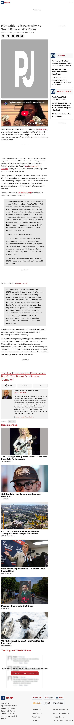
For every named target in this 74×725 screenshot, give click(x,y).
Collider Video (41, 129)
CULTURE (12, 421)
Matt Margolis (6, 573)
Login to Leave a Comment (24, 673)
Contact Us (36, 710)
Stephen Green (6, 645)
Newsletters (37, 713)
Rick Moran (5, 608)
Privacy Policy (58, 717)
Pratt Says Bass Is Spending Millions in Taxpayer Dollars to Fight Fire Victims (20, 532)
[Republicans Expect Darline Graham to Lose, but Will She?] (24, 553)
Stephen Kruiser (6, 461)
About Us (36, 717)
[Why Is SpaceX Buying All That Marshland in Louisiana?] (24, 625)
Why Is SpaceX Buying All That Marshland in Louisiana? (22, 642)
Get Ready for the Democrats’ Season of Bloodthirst (21, 495)
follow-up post (21, 283)
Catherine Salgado (7, 536)
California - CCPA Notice (63, 720)
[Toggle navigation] (71, 2)
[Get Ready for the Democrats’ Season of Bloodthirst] (24, 478)
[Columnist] (7, 394)
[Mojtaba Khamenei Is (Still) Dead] (24, 590)
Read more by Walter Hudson (25, 417)
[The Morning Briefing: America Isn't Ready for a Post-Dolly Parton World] (24, 441)
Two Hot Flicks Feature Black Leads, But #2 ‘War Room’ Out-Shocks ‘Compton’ (23, 376)
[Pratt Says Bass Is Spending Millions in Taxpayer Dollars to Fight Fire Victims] (24, 516)
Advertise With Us (60, 710)
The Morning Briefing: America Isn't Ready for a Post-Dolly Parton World (24, 458)
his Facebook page (25, 193)
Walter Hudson (6, 32)
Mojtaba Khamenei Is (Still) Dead (17, 606)
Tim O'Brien (5, 498)
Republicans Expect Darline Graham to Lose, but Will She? (23, 569)
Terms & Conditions (61, 713)
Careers (35, 720)
